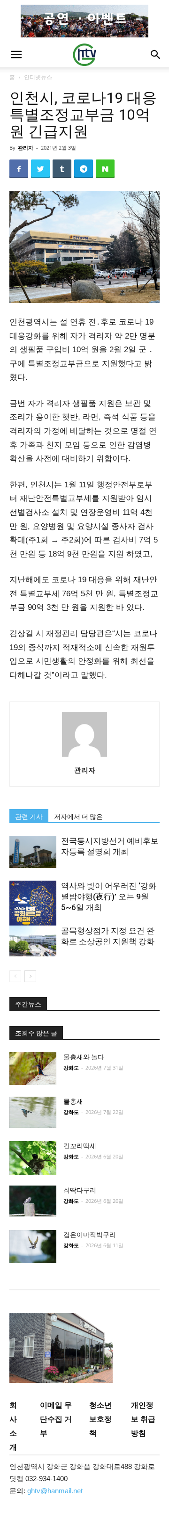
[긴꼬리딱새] (32, 1158)
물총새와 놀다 (83, 1057)
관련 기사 (29, 816)
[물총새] (32, 1112)
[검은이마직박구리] (32, 1246)
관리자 (25, 147)
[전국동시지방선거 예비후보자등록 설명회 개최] (32, 852)
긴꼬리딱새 (79, 1146)
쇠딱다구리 (79, 1190)
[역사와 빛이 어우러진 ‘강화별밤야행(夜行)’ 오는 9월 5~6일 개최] (32, 914)
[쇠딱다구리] (32, 1201)
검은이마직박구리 (89, 1234)
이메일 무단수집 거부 (56, 1419)
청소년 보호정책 (100, 1419)
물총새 (73, 1101)
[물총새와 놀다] (32, 1068)
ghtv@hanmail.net (55, 1491)
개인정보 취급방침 (143, 1419)
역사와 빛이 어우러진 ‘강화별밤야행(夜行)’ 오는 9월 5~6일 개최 (108, 896)
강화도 (71, 1067)
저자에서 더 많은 (78, 816)
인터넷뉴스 (38, 77)
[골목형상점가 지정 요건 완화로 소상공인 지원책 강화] (32, 941)
